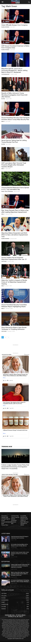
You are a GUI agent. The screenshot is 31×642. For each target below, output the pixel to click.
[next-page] (8, 337)
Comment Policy (15, 515)
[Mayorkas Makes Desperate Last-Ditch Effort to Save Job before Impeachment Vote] (15, 224)
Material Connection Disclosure (14, 520)
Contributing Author (5, 74)
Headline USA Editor (5, 26)
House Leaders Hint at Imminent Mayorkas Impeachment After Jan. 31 (14, 258)
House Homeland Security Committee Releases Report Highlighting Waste (14, 305)
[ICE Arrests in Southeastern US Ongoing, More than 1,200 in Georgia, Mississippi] (5, 582)
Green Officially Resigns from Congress (14, 25)
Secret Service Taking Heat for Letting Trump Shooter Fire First (14, 141)
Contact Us (23, 520)
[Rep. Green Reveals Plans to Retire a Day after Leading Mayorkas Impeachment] (15, 201)
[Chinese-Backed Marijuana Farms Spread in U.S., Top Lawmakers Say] (15, 179)
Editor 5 (2, 121)
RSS (12, 523)
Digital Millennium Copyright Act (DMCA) (24, 523)
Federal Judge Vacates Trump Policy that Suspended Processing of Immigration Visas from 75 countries (15, 466)
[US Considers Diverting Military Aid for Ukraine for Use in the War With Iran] (5, 547)
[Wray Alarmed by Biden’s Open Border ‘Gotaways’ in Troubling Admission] (15, 318)
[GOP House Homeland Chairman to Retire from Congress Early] (15, 37)
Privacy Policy (4, 525)
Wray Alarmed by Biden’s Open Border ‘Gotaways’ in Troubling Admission (14, 328)
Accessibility (23, 515)
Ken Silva (3, 98)
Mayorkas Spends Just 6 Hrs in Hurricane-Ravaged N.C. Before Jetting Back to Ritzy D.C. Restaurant (14, 70)
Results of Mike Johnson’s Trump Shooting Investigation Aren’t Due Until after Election (14, 95)
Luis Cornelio (3, 261)
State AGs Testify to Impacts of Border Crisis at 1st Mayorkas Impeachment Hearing (14, 282)
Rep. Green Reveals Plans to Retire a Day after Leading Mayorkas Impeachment (14, 211)
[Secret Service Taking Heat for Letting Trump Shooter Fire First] (15, 131)
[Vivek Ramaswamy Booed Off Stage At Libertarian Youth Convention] (5, 539)
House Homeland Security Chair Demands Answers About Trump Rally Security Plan (15, 118)
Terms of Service (15, 517)
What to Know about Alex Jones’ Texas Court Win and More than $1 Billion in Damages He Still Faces (19, 574)
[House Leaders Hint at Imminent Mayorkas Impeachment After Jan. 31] (15, 249)
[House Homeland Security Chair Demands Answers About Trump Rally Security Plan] (15, 109)
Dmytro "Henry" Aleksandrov (7, 191)
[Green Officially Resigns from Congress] (15, 16)
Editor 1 (2, 168)
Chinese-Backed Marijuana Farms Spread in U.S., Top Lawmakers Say (15, 188)
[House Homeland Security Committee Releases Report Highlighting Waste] (15, 296)
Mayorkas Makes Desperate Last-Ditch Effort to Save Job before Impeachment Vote (14, 235)
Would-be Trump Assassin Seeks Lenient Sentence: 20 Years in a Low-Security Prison (20, 554)
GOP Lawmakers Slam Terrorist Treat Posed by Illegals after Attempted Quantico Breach (13, 165)
